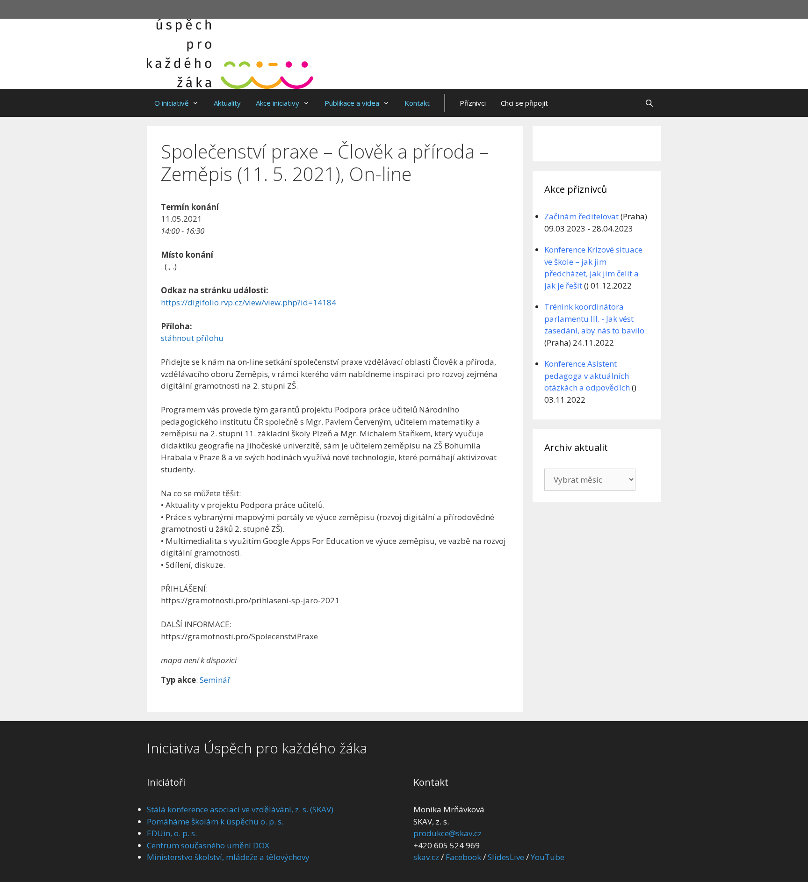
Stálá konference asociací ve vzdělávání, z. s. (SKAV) (240, 809)
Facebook (463, 857)
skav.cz (426, 857)
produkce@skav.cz (447, 833)
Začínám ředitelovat (581, 216)
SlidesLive (506, 857)
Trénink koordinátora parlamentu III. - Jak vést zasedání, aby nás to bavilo (594, 318)
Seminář (215, 679)
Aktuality (227, 103)
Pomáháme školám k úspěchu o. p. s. (215, 821)
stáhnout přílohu (192, 338)
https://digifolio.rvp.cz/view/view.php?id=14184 (248, 302)
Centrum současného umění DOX (208, 845)
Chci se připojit (524, 103)
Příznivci (473, 103)
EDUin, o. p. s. (172, 833)
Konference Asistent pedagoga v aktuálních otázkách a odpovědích (587, 375)
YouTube (547, 857)
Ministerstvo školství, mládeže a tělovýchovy (228, 857)
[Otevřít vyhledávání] (649, 103)
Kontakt (417, 103)
